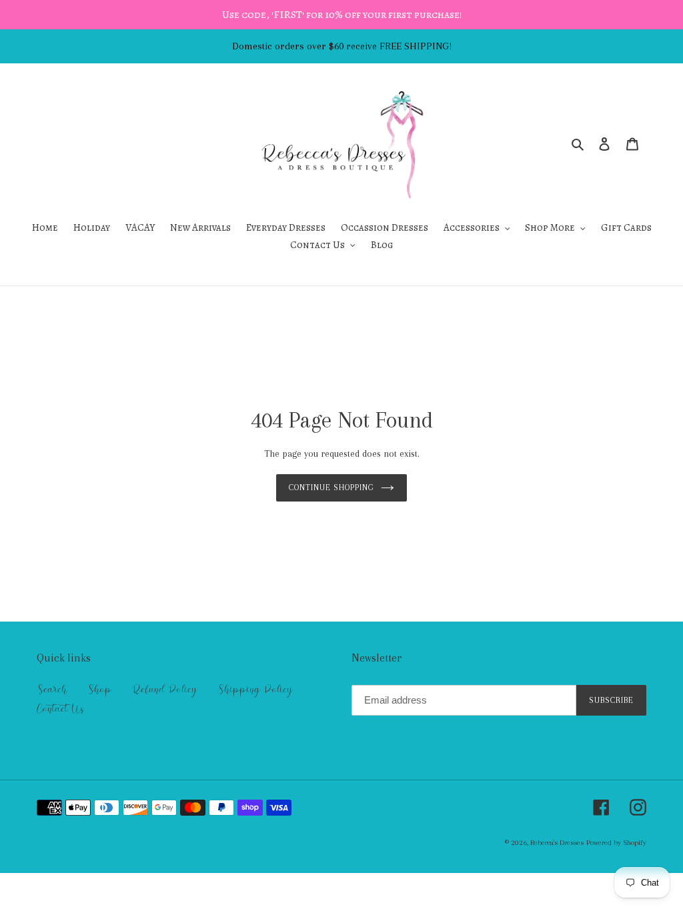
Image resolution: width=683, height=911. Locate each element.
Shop (99, 689)
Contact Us (60, 709)
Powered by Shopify (616, 842)
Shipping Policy (255, 689)
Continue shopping (332, 487)
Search (52, 689)
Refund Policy (164, 689)
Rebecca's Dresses (557, 842)
